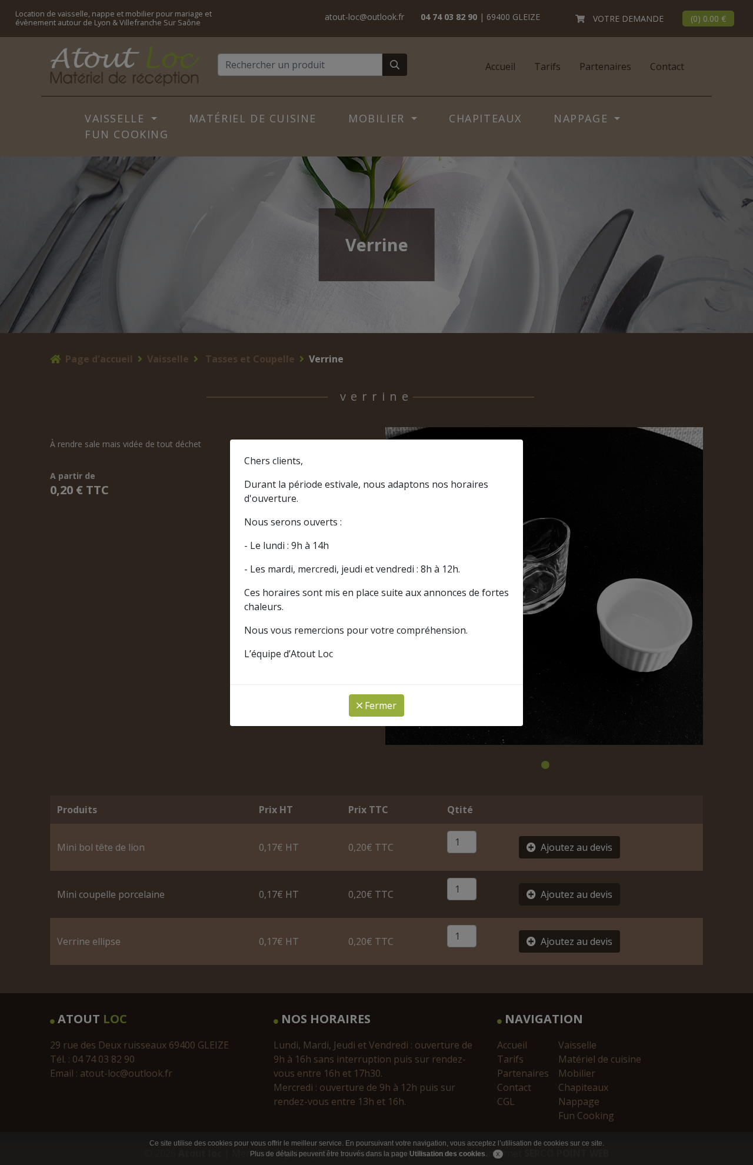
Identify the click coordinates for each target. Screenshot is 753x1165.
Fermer (379, 705)
